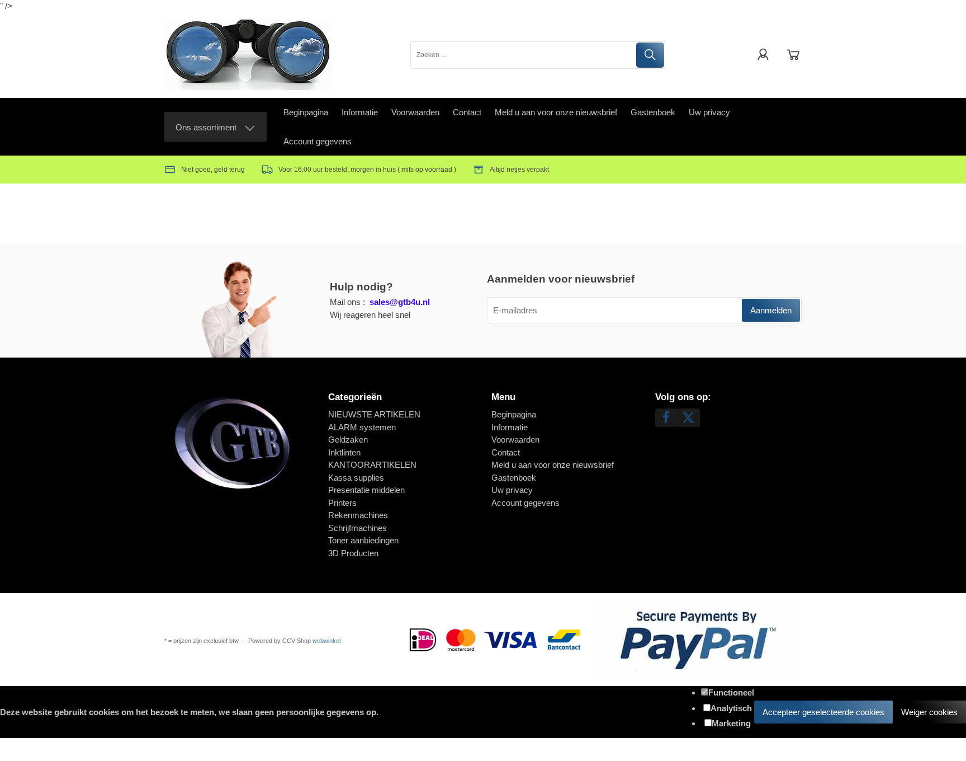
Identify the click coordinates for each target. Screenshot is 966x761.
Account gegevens (317, 141)
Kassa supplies (356, 477)
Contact (467, 112)
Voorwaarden (415, 112)
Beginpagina (305, 112)
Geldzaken (348, 439)
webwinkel (326, 640)
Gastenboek (653, 112)
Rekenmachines (358, 515)
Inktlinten (344, 452)
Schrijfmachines (357, 528)
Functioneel (731, 692)
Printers (342, 503)
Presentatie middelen (366, 490)
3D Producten (353, 553)
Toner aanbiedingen (363, 540)
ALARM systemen (362, 427)
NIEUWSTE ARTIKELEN (374, 414)
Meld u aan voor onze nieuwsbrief (556, 112)
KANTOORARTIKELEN (372, 464)
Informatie (360, 112)
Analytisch (731, 708)
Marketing (731, 723)
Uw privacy (709, 112)
